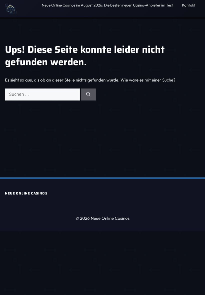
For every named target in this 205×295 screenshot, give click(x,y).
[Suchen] (88, 94)
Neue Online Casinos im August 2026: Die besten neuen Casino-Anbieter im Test (107, 5)
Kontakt (189, 5)
